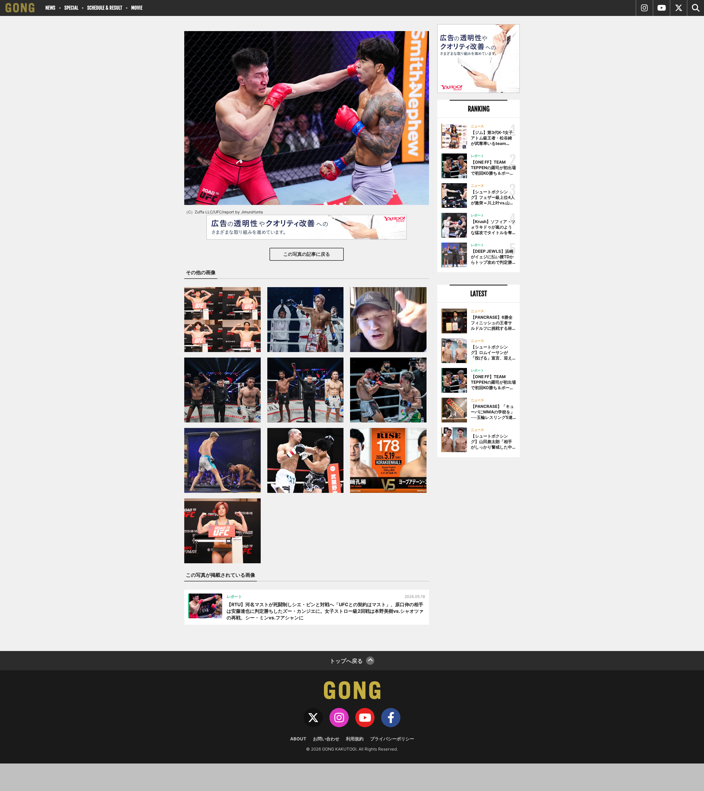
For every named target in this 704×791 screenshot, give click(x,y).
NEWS (50, 8)
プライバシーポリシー (392, 738)
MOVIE (136, 8)
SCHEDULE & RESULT (104, 8)
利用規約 (355, 738)
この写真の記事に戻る (306, 254)
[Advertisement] (478, 552)
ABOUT (298, 738)
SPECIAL (71, 8)
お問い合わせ (326, 738)
